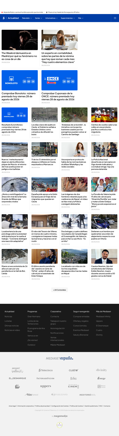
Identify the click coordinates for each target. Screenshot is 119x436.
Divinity (99, 335)
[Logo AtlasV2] (31, 394)
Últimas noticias (12, 325)
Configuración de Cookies (60, 406)
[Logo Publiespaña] (59, 395)
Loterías (8, 321)
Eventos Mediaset (81, 330)
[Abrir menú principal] (115, 18)
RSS (100, 406)
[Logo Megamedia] (60, 416)
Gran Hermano (34, 316)
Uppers (99, 321)
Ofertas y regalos (80, 321)
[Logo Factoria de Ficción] (45, 378)
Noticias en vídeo (12, 330)
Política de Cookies (76, 406)
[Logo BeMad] (17, 386)
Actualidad (13, 18)
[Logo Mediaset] (59, 359)
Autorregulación (57, 328)
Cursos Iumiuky (80, 325)
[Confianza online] (59, 427)
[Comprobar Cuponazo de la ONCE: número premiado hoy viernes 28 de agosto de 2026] (59, 80)
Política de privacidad (42, 406)
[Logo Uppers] (45, 386)
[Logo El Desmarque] (17, 378)
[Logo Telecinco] (46, 370)
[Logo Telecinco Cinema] (73, 386)
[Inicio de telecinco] (4, 18)
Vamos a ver (33, 335)
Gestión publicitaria (91, 406)
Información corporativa (26, 406)
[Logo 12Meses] (101, 386)
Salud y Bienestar (80, 335)
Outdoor (31, 345)
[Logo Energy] (102, 378)
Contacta (54, 316)
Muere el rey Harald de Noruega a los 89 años (63, 12)
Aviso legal (12, 406)
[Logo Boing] (73, 378)
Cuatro (99, 330)
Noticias (8, 316)
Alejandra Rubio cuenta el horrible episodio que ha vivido (23, 12)
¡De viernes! (33, 340)
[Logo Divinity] (101, 370)
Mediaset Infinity (103, 316)
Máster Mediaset (57, 345)
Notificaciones (57, 333)
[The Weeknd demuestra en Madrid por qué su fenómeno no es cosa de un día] (20, 40)
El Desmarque (102, 325)
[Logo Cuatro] (73, 370)
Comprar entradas (81, 316)
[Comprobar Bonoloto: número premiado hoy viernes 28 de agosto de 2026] (20, 80)
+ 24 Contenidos (59, 290)
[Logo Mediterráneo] (87, 395)
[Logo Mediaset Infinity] (17, 370)
